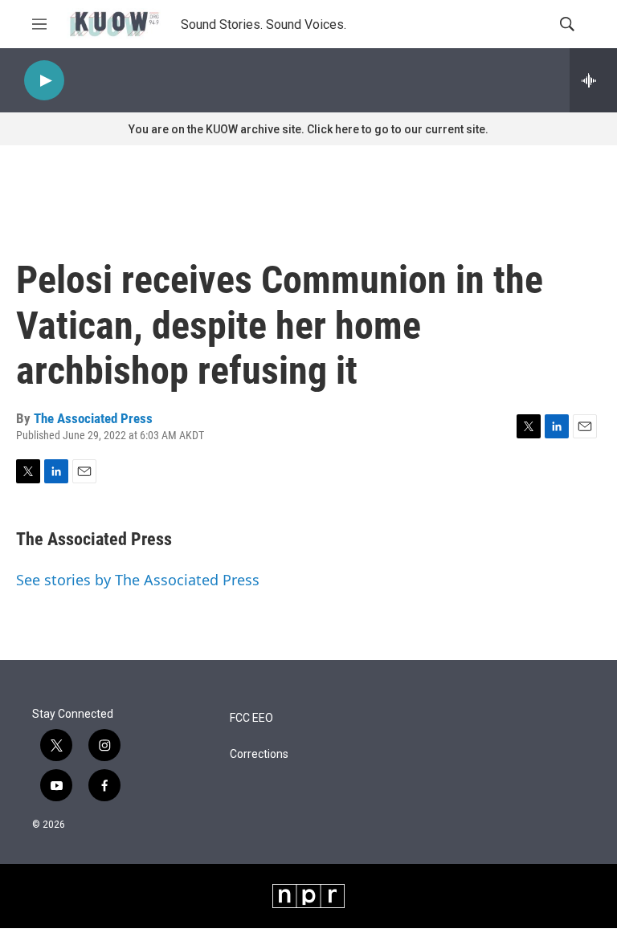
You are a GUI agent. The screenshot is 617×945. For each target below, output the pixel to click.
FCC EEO (251, 718)
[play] (44, 80)
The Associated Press (93, 418)
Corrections (259, 754)
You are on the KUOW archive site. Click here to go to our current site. (308, 129)
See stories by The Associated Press (137, 579)
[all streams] (593, 80)
